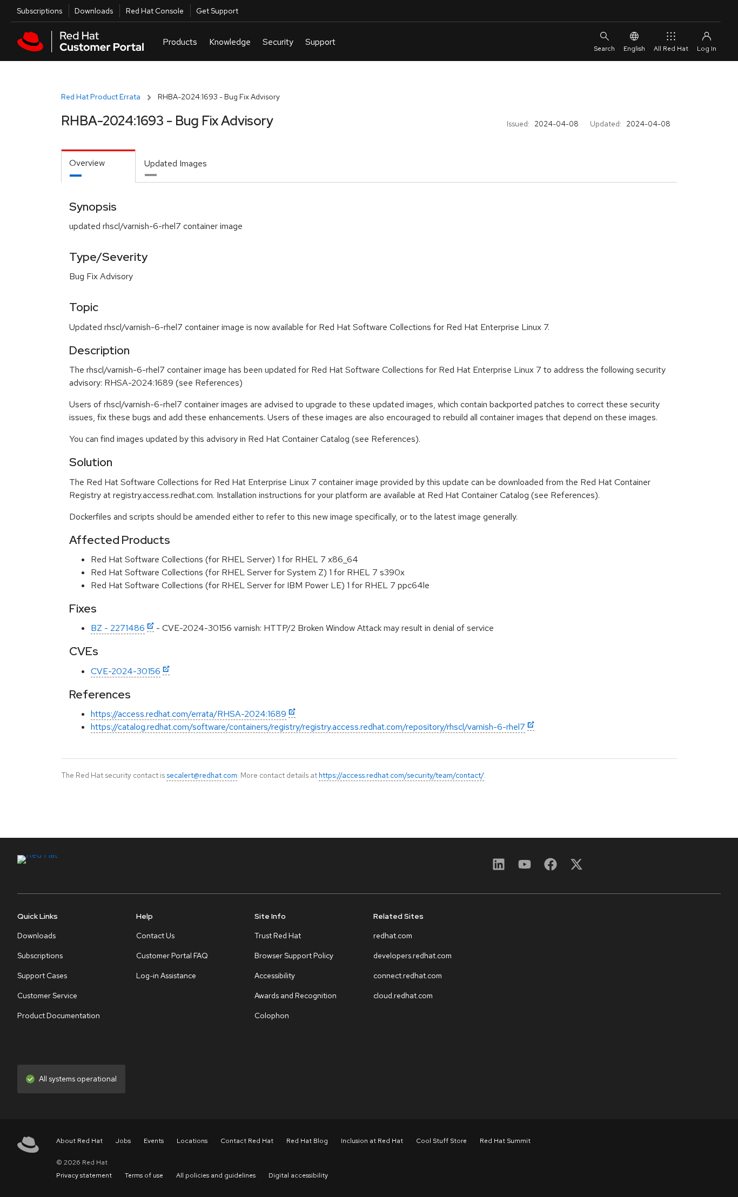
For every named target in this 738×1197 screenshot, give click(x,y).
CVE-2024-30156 (125, 671)
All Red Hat (671, 48)
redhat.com (392, 935)
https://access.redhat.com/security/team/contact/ (401, 775)
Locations (192, 1141)
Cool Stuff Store (441, 1141)
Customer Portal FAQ (172, 955)
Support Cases (42, 975)
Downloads (94, 11)
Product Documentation (58, 1015)
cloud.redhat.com (403, 995)
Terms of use (144, 1175)
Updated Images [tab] (175, 163)
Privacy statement (84, 1175)
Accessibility (274, 975)
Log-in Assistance (166, 975)
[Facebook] (550, 867)
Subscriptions (39, 11)
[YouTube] (524, 867)
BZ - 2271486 (118, 628)
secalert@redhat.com (201, 775)
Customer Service (47, 995)
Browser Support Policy (293, 955)
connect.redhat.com (407, 975)
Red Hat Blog (307, 1141)
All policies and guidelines (216, 1175)
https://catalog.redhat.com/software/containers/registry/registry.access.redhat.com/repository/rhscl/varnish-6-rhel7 (308, 726)
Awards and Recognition (295, 995)
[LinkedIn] (498, 867)
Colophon (271, 1015)
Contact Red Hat (246, 1141)
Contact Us (155, 935)
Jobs (123, 1141)
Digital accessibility (298, 1175)
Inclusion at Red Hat (372, 1141)
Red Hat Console (155, 11)
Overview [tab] (87, 163)
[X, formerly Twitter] (576, 867)
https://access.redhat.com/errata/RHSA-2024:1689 (188, 713)
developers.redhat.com (412, 955)
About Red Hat (79, 1141)
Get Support (217, 11)
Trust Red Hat (277, 935)
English (634, 48)
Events (154, 1141)
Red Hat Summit (505, 1141)
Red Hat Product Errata (100, 97)
